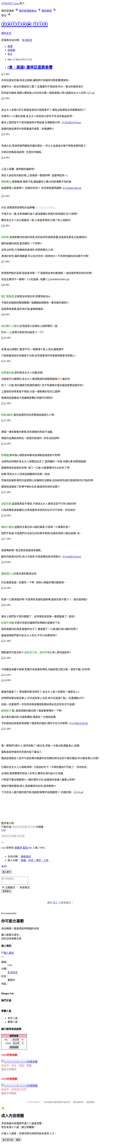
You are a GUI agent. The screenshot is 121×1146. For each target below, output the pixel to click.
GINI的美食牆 (9, 1055)
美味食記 (26, 856)
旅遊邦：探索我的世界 (13, 1089)
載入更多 (7, 872)
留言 (25, 847)
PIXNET (36, 1102)
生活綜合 (27, 40)
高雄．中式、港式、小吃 (35, 860)
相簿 (10, 46)
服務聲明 (90, 1102)
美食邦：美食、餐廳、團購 (16, 1065)
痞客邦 (18, 847)
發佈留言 (7, 891)
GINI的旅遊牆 (9, 1078)
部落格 (11, 50)
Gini (3, 830)
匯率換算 (14, 1036)
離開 (18, 1140)
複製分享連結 (8, 1069)
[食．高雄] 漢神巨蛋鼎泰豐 (30, 67)
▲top (4, 866)
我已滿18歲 (8, 1140)
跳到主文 (6, 33)
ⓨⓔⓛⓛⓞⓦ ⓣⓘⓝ (24, 24)
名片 (10, 54)
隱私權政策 (78, 1102)
